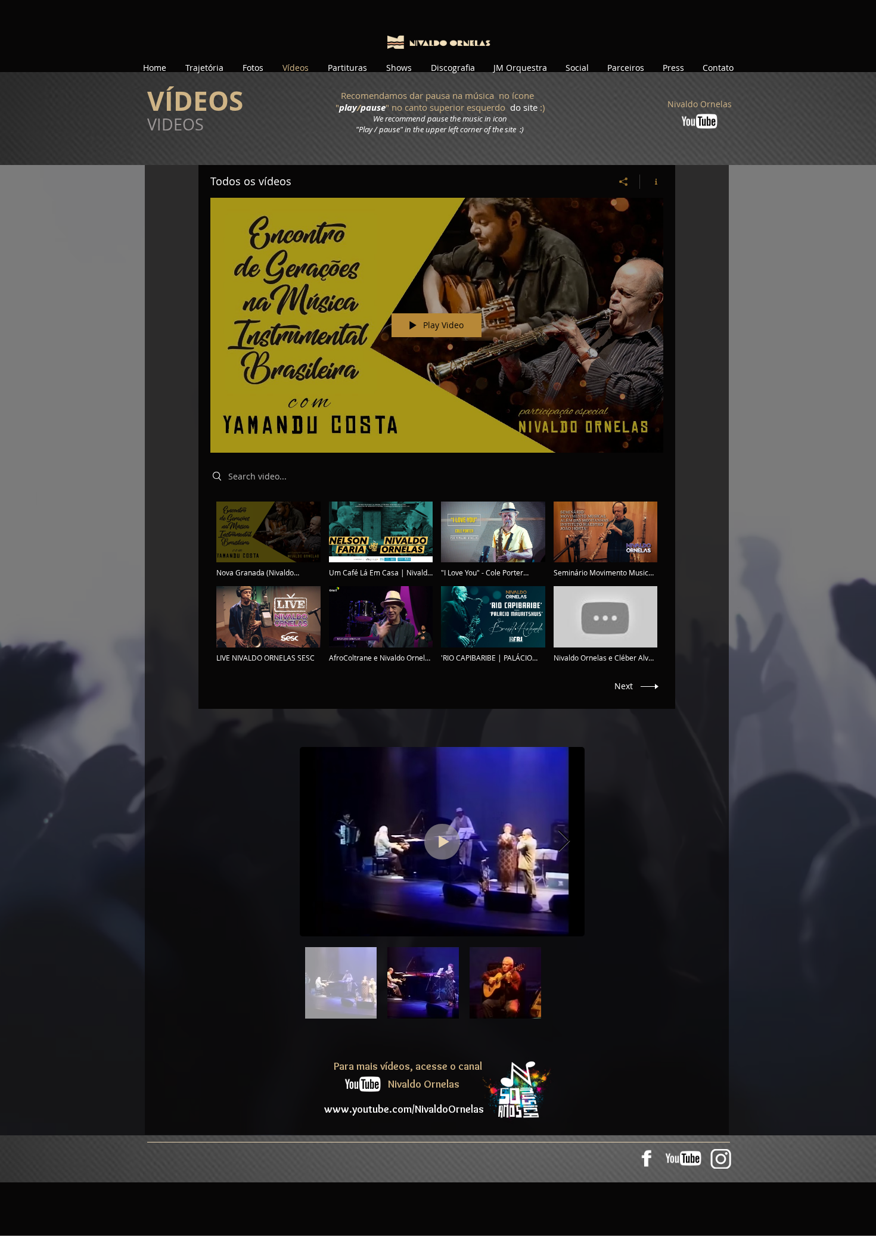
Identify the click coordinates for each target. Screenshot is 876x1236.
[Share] (623, 182)
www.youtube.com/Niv (376, 1109)
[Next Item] (564, 841)
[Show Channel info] (651, 182)
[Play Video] (268, 539)
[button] (204, 68)
